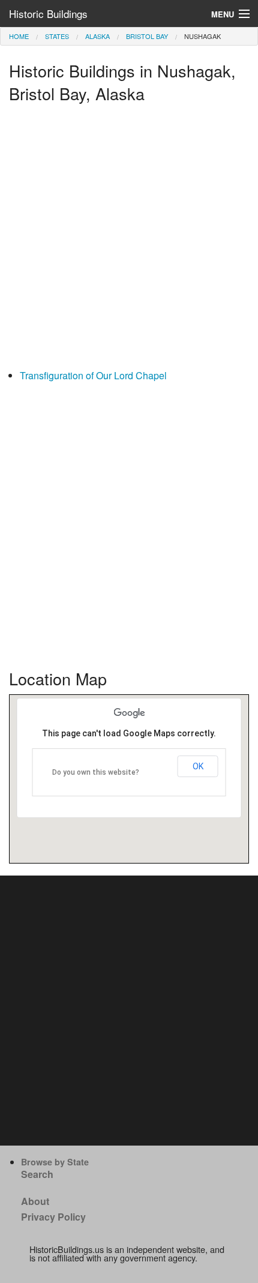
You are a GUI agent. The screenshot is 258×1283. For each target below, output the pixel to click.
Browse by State (55, 1162)
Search (37, 1174)
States (57, 36)
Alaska (97, 36)
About (35, 1201)
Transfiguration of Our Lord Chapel (93, 375)
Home (19, 36)
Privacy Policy (53, 1217)
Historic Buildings (48, 13)
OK (198, 766)
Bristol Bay (147, 36)
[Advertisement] (129, 239)
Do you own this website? (95, 772)
